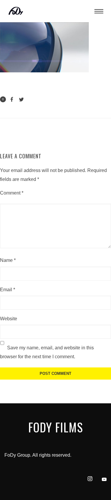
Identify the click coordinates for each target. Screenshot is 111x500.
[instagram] (87, 479)
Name (8, 260)
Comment (11, 192)
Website (8, 318)
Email (7, 289)
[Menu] (98, 11)
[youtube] (104, 481)
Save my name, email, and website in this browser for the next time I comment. (47, 352)
